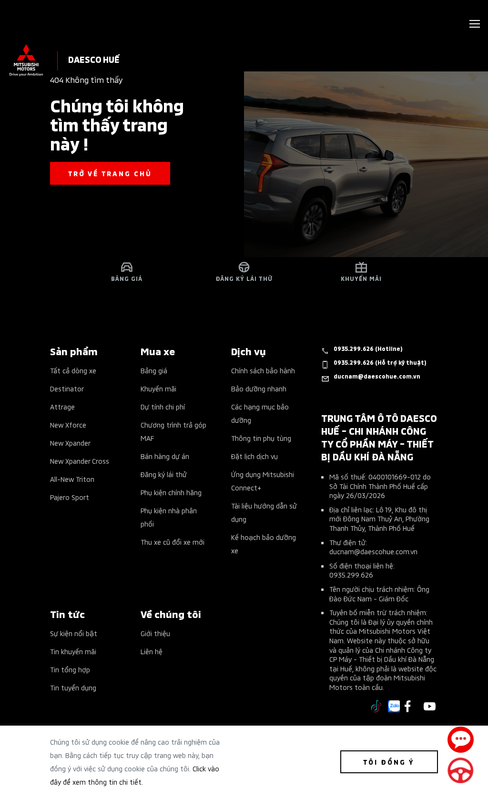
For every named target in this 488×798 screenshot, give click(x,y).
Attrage (62, 406)
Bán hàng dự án (165, 455)
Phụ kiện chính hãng (171, 492)
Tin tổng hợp (70, 669)
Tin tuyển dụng (73, 687)
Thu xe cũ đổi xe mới (172, 541)
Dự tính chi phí (163, 406)
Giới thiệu (155, 633)
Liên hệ (152, 651)
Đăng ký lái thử (164, 474)
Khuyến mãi (158, 388)
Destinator (67, 388)
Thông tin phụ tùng (261, 437)
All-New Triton (72, 478)
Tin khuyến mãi (73, 651)
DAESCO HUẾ (94, 59)
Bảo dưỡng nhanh (258, 388)
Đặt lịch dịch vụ (254, 455)
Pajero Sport (69, 496)
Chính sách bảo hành (263, 370)
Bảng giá (154, 370)
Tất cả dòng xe (73, 370)
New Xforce (68, 424)
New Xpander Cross (79, 460)
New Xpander (70, 442)
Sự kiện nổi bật (73, 633)
